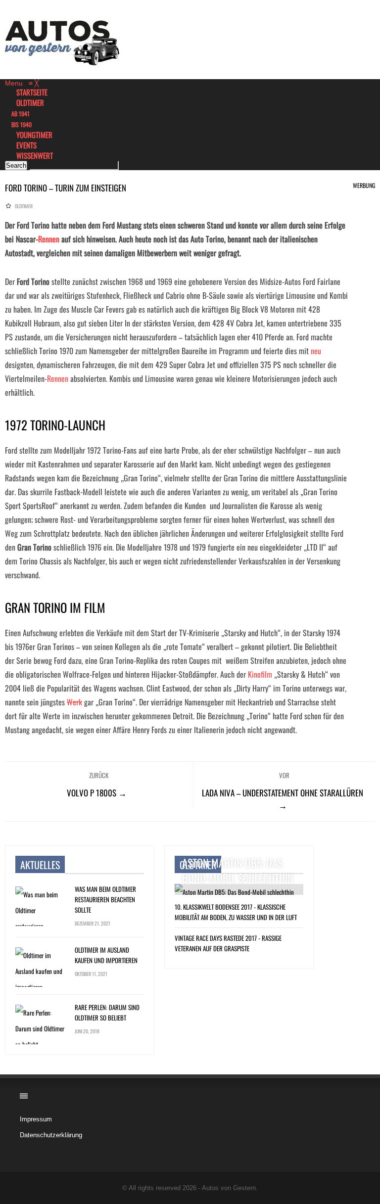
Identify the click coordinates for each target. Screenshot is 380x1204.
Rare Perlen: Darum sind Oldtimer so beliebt (107, 1012)
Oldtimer (24, 206)
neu (316, 351)
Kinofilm (260, 674)
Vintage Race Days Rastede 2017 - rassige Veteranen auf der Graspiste (228, 943)
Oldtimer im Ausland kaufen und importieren (106, 955)
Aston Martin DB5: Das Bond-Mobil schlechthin (237, 870)
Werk (74, 702)
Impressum (36, 1119)
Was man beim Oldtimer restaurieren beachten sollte (105, 899)
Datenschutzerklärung (51, 1135)
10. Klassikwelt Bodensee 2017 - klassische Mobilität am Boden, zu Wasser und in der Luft (236, 912)
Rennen (48, 239)
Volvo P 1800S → (97, 793)
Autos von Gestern (229, 1188)
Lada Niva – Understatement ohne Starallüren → (282, 799)
